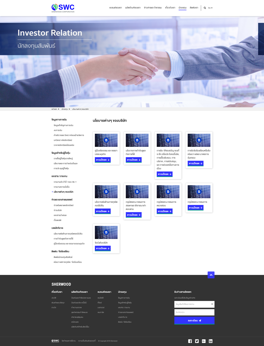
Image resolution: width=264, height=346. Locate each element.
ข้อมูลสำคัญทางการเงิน (63, 125)
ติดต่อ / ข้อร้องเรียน (124, 322)
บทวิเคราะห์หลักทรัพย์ (63, 140)
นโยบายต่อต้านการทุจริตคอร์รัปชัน (68, 233)
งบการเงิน (58, 130)
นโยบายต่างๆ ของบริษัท (63, 192)
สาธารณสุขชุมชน (77, 317)
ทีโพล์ (100, 302)
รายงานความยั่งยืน (61, 187)
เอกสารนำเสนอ (60, 215)
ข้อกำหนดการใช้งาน (69, 341)
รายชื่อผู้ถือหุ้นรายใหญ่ (63, 158)
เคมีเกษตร (75, 322)
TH (209, 8)
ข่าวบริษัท (58, 210)
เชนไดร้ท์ (101, 298)
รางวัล (54, 307)
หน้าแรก (54, 109)
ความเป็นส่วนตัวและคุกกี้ (87, 341)
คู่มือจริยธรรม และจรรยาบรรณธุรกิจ (69, 243)
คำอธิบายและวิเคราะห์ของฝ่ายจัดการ (69, 135)
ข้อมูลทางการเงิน (124, 298)
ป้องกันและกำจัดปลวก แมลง (81, 298)
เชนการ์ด (101, 312)
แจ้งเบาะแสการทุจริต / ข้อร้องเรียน (68, 262)
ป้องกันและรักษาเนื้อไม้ (79, 302)
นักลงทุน (65, 109)
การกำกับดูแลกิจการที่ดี (63, 238)
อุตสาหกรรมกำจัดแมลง (79, 312)
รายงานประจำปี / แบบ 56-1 (65, 182)
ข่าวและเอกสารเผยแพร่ (125, 312)
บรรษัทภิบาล (122, 317)
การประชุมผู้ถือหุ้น (61, 168)
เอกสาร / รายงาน (124, 307)
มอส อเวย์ (101, 307)
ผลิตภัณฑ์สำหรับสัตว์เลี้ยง (80, 326)
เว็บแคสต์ (57, 220)
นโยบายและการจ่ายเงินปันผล (65, 163)
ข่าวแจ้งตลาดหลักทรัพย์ (63, 205)
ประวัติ (54, 298)
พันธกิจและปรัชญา (58, 302)
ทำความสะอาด (76, 307)
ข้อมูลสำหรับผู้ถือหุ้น (125, 302)
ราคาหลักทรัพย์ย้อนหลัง (64, 145)
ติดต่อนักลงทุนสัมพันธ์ (63, 257)
